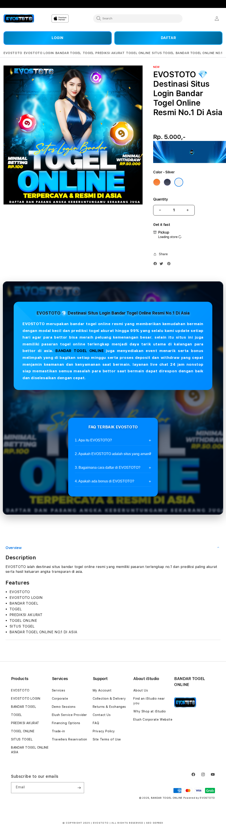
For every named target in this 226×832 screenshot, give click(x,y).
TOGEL (16, 715)
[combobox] (138, 18)
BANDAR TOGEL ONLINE (79, 351)
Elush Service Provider (69, 715)
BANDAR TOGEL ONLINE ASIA (30, 750)
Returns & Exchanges (109, 706)
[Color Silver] (178, 182)
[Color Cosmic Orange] (156, 182)
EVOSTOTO (20, 690)
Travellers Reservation (69, 739)
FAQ (96, 723)
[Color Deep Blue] (167, 182)
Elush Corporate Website (152, 719)
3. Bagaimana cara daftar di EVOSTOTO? (107, 467)
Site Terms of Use (107, 739)
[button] (13, 53)
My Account (102, 690)
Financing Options (66, 723)
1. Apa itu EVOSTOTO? (93, 440)
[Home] (19, 18)
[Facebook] (156, 264)
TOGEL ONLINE (22, 731)
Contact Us (102, 715)
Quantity (160, 199)
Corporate (60, 698)
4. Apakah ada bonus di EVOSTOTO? (104, 481)
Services (58, 690)
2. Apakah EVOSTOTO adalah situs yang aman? (113, 454)
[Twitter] (162, 264)
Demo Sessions (64, 706)
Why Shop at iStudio (149, 711)
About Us (140, 690)
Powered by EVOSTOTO (199, 797)
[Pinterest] (170, 264)
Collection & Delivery (109, 698)
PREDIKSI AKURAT (25, 723)
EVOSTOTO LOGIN (25, 698)
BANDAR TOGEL (23, 706)
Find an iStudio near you (149, 701)
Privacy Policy (104, 731)
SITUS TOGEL (22, 739)
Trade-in (58, 731)
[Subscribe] (79, 787)
